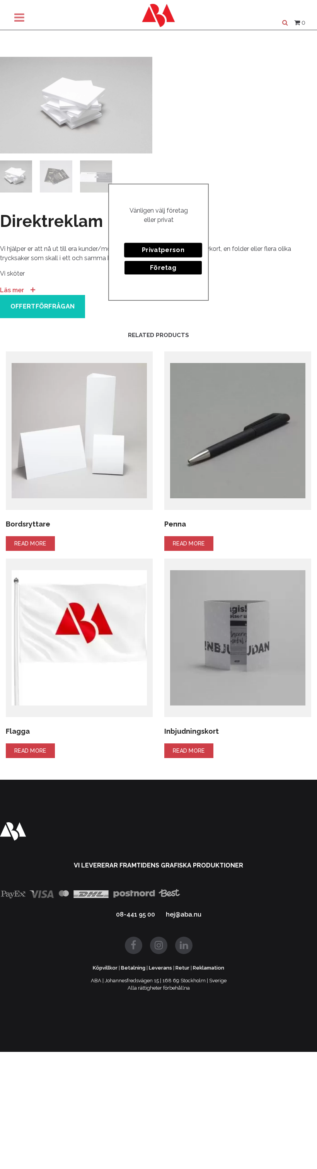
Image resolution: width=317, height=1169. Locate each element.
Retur (182, 968)
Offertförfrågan (42, 306)
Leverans (160, 968)
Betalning (133, 968)
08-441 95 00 (135, 914)
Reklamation (208, 968)
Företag (163, 267)
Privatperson (163, 250)
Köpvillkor (105, 968)
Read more (30, 543)
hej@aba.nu (183, 914)
